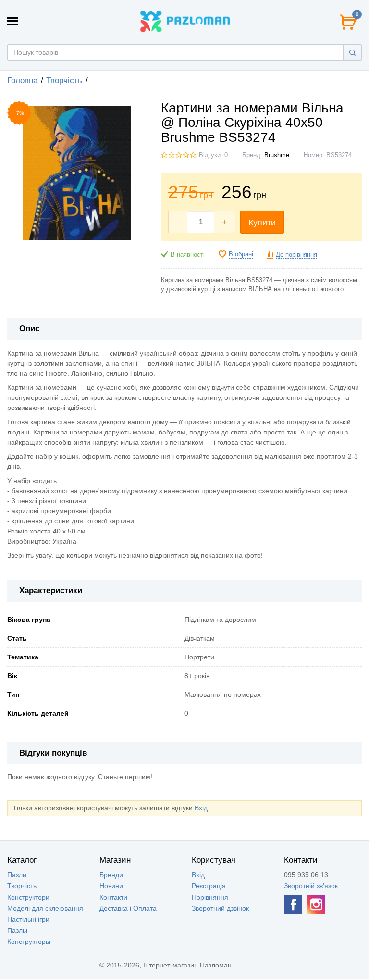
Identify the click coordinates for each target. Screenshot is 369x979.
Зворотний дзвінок (220, 908)
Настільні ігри (28, 919)
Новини (111, 886)
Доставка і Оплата (128, 908)
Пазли (16, 875)
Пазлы (17, 930)
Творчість (64, 80)
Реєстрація (209, 886)
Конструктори (28, 897)
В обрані (241, 254)
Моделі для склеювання (45, 908)
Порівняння (210, 897)
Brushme (276, 155)
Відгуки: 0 (213, 155)
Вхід (201, 808)
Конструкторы (28, 941)
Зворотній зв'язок (311, 886)
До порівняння (296, 254)
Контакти (113, 897)
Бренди (111, 875)
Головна (22, 80)
